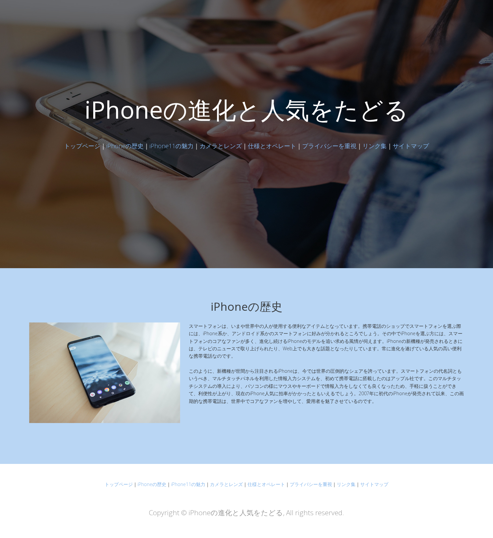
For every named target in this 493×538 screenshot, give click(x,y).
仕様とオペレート (272, 146)
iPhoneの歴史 (125, 146)
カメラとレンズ (221, 146)
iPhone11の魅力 (172, 146)
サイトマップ (411, 146)
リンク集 (375, 146)
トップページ (82, 146)
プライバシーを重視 (329, 146)
